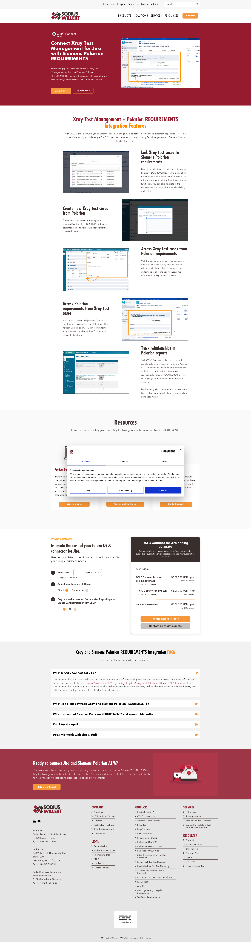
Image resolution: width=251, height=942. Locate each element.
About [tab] (165, 461)
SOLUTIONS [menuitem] (141, 15)
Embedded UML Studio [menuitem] (148, 850)
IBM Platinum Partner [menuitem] (104, 816)
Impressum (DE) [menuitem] (102, 854)
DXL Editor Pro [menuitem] (144, 833)
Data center (78, 590)
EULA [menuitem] (96, 859)
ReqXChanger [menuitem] (144, 829)
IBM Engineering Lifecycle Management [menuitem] (149, 891)
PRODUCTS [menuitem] (124, 15)
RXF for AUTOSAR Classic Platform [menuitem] (154, 877)
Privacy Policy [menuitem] (100, 846)
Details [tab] (125, 461)
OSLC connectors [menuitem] (146, 816)
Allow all (163, 491)
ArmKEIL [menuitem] (141, 886)
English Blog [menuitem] (192, 848)
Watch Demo (74, 504)
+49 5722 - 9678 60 (46, 882)
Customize (124, 491)
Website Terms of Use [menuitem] (104, 850)
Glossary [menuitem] (190, 861)
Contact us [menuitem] (99, 833)
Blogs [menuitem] (120, 4)
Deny (88, 491)
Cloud (61, 590)
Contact (190, 15)
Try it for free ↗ (83, 91)
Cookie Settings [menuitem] (101, 867)
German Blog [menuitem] (192, 853)
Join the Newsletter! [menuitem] (104, 829)
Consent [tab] (86, 461)
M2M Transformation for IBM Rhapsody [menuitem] (151, 856)
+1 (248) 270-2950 (46, 864)
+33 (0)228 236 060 (46, 841)
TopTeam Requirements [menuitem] (148, 897)
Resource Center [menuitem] (194, 844)
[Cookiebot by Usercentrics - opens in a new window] (163, 452)
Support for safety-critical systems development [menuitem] (198, 826)
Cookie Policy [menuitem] (100, 863)
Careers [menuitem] (98, 820)
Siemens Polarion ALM (96, 683)
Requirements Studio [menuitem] (147, 837)
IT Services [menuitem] (191, 812)
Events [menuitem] (189, 857)
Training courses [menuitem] (194, 816)
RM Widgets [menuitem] (143, 881)
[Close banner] (180, 451)
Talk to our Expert (47, 786)
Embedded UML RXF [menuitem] (147, 842)
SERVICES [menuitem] (156, 15)
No (70, 609)
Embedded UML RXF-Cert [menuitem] (149, 846)
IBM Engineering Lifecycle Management (127, 683)
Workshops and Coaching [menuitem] (198, 820)
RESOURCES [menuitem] (171, 15)
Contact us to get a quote (165, 626)
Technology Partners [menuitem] (104, 825)
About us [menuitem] (107, 4)
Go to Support (176, 504)
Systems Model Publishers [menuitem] (149, 820)
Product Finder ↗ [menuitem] (150, 4)
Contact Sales (61, 91)
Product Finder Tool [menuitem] (195, 866)
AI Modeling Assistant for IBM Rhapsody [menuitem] (151, 871)
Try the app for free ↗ (165, 618)
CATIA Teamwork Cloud (179, 683)
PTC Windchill (155, 683)
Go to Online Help (125, 504)
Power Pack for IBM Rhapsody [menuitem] (151, 862)
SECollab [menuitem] (141, 825)
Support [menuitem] (132, 4)
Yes (59, 609)
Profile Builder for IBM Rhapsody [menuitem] (153, 866)
